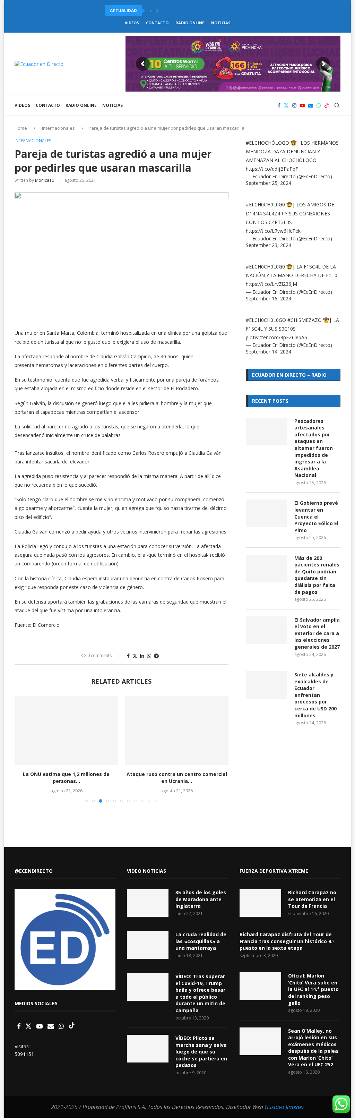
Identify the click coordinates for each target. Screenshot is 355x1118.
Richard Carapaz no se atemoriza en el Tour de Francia (312, 899)
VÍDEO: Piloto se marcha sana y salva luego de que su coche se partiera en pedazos (201, 1051)
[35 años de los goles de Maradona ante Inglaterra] (147, 903)
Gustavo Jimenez (284, 1107)
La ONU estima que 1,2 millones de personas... (66, 777)
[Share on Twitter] (134, 655)
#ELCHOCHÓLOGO (267, 142)
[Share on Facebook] (128, 655)
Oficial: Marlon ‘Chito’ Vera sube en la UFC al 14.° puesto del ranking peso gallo (313, 989)
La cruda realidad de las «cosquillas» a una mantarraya (200, 941)
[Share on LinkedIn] (142, 655)
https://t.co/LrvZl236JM (271, 284)
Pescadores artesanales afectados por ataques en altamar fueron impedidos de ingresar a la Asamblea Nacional (313, 448)
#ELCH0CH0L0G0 (265, 204)
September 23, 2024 (268, 245)
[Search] (337, 105)
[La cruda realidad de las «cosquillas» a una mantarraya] (147, 945)
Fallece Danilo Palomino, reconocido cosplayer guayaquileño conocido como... (203, 11)
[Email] (310, 105)
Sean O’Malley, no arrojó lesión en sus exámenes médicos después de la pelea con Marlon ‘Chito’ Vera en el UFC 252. (313, 1047)
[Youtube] (302, 105)
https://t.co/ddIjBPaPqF (272, 168)
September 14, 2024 (268, 351)
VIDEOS (132, 22)
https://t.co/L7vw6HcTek (273, 231)
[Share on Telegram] (156, 655)
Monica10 (44, 180)
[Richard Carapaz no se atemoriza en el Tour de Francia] (260, 903)
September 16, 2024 (268, 298)
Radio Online (189, 22)
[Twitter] (286, 105)
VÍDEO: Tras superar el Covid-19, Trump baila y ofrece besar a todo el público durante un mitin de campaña (200, 993)
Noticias (221, 22)
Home (21, 128)
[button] (150, 10)
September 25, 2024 (268, 183)
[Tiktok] (326, 105)
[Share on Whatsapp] (149, 655)
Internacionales (58, 128)
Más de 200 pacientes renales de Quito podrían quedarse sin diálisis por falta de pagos (316, 575)
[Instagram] (294, 105)
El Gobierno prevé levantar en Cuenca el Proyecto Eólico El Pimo (316, 516)
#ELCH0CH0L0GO (266, 320)
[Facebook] (279, 105)
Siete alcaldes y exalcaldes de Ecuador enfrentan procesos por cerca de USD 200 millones (315, 695)
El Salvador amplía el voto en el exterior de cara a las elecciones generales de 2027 (317, 633)
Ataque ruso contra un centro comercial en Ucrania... (177, 777)
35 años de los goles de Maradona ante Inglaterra (200, 899)
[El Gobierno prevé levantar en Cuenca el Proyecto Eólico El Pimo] (266, 513)
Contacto (157, 22)
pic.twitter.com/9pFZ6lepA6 (276, 337)
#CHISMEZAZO (304, 320)
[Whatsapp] (319, 105)
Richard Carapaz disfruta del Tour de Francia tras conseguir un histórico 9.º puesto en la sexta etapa (287, 941)
